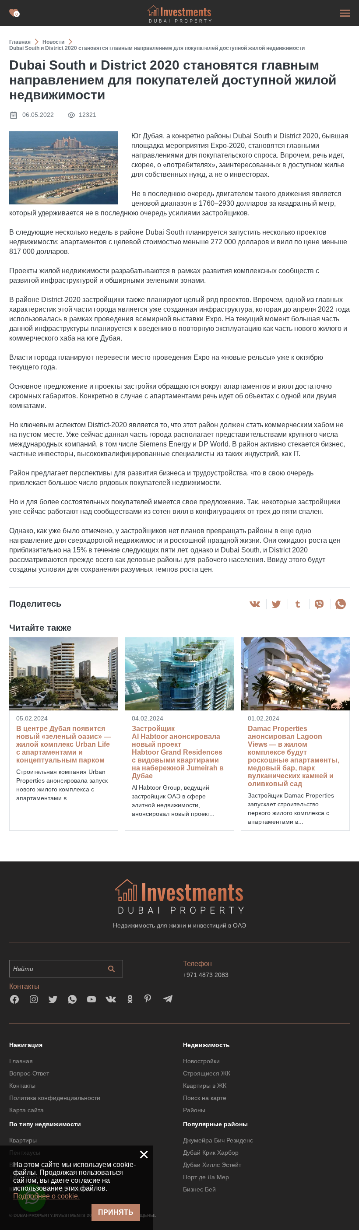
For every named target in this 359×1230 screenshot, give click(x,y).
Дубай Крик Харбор (211, 1152)
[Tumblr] (297, 604)
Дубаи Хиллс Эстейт (212, 1164)
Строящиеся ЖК (206, 1073)
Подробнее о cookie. (46, 1196)
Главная (21, 1061)
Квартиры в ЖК (204, 1085)
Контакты (22, 1085)
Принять (116, 1212)
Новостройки (201, 1061)
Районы (194, 1110)
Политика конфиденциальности (54, 1097)
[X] (276, 604)
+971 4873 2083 (206, 974)
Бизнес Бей (199, 1189)
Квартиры (23, 1140)
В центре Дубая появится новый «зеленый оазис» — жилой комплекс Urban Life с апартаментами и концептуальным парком (63, 744)
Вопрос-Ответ (29, 1073)
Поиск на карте (204, 1097)
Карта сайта (26, 1110)
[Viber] (319, 604)
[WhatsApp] (340, 604)
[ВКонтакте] (255, 604)
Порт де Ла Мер (206, 1177)
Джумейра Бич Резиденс (218, 1140)
